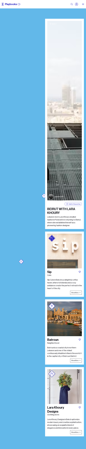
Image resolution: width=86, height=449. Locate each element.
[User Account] (77, 4)
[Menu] (83, 4)
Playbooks (11, 4)
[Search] (71, 4)
